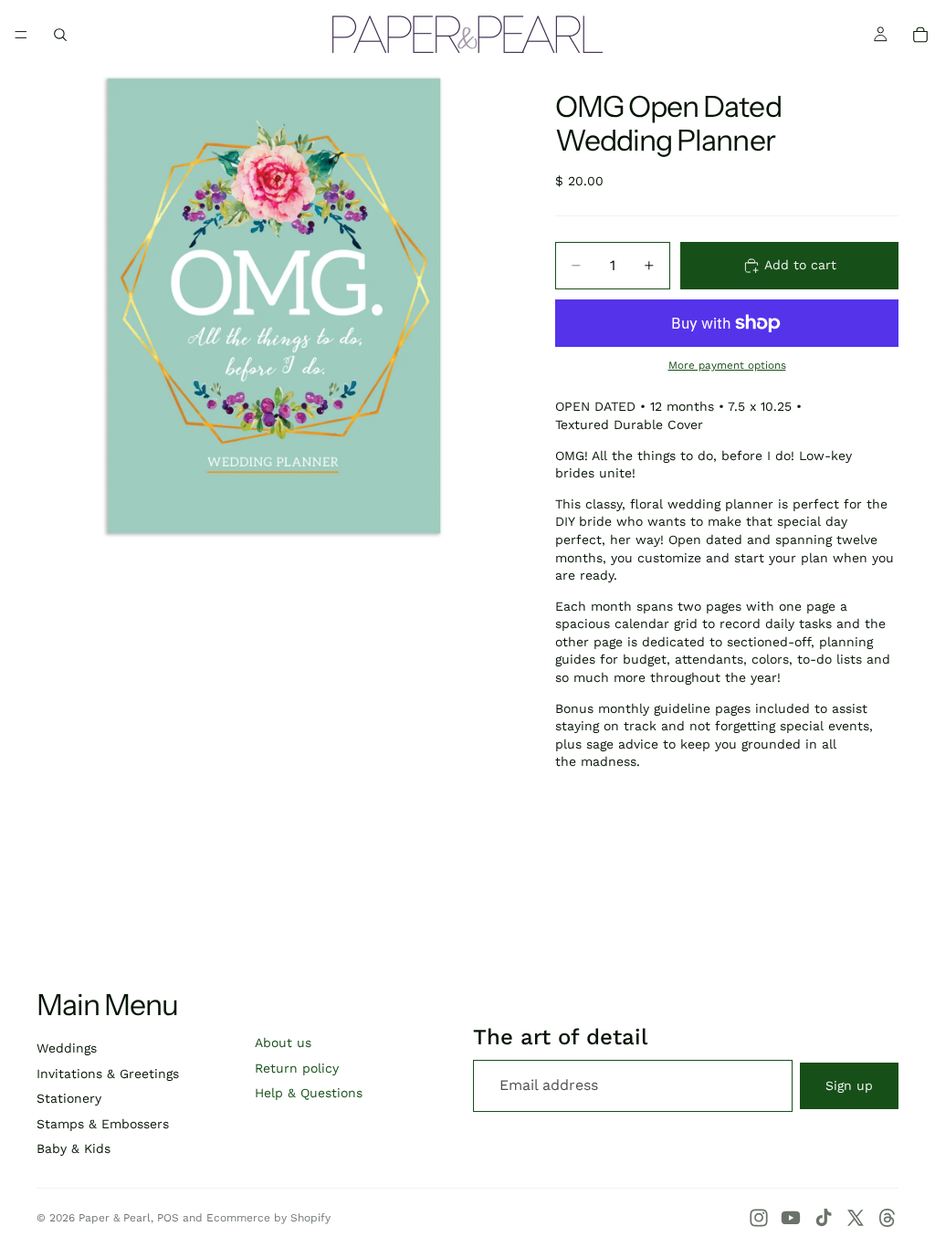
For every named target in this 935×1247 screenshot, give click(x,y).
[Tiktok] (824, 1218)
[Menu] (21, 35)
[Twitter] (856, 1218)
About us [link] (283, 1042)
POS (168, 1217)
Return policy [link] (297, 1068)
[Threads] (887, 1218)
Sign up (849, 1085)
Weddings (67, 1048)
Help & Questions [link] (308, 1092)
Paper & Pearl (115, 1217)
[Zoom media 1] (274, 305)
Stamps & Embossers (103, 1123)
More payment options (727, 365)
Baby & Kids (73, 1148)
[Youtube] (791, 1218)
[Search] (60, 35)
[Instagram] (759, 1218)
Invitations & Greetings (108, 1073)
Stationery (69, 1098)
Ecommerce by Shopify (268, 1217)
